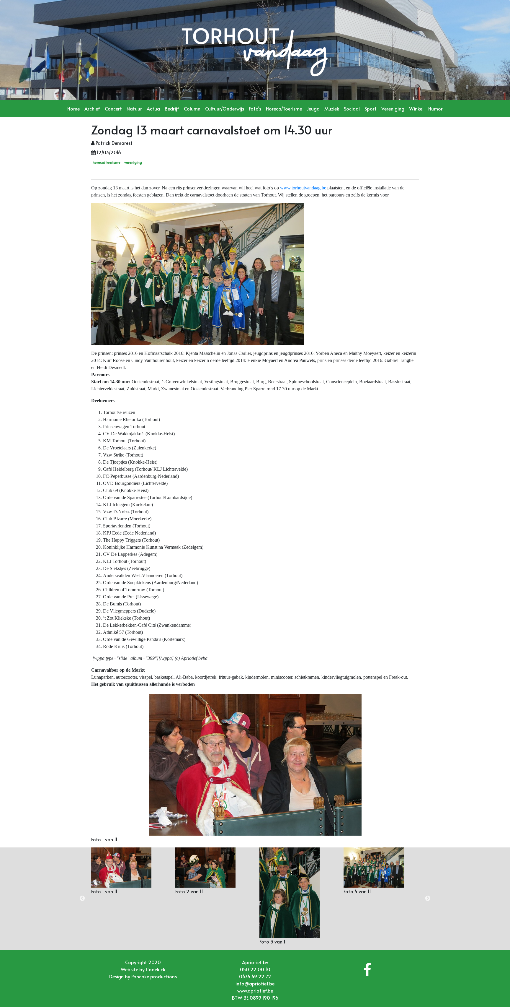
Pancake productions (154, 976)
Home (73, 108)
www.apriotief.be (255, 990)
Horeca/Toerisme (284, 108)
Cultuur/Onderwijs (224, 108)
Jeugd (313, 108)
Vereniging (392, 108)
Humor (435, 108)
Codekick (155, 969)
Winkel (416, 108)
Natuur (134, 108)
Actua (153, 108)
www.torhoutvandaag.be (303, 187)
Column (192, 108)
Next (428, 899)
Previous (82, 899)
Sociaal (352, 108)
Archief (92, 108)
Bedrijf (172, 108)
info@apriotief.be (255, 983)
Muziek (331, 108)
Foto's (255, 108)
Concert (113, 108)
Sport (370, 108)
